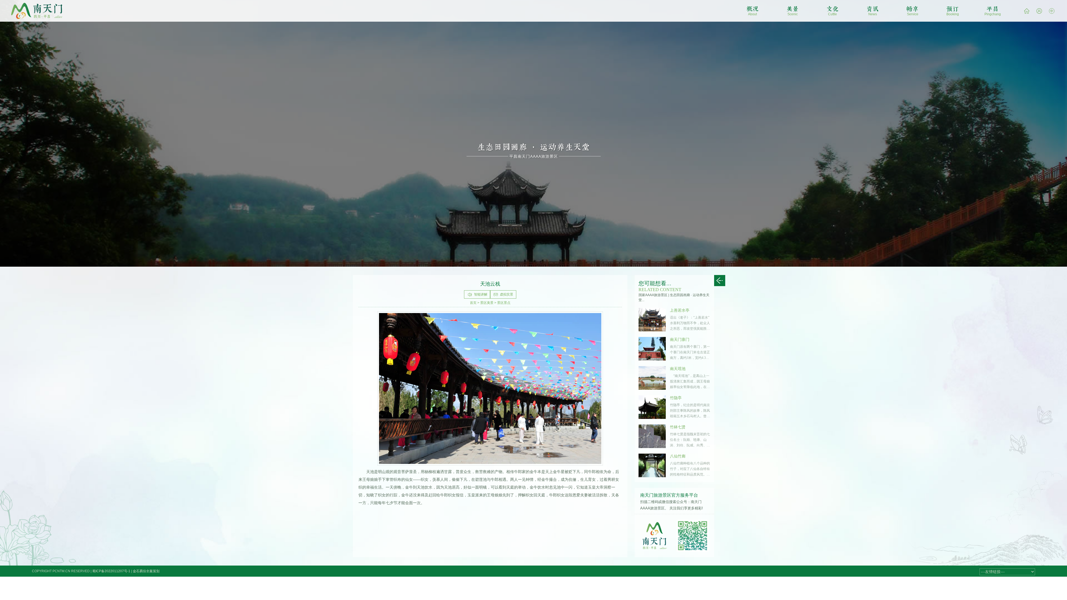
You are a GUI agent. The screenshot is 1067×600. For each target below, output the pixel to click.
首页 (473, 303)
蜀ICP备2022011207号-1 (111, 571)
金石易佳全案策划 (146, 571)
